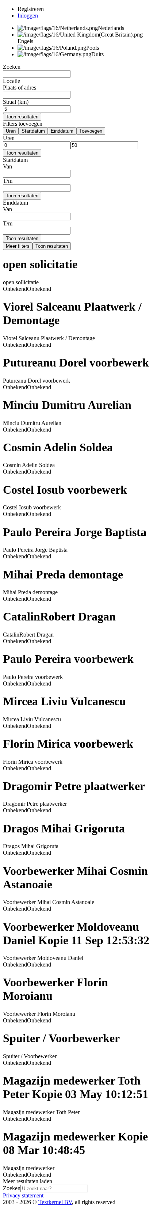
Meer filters (18, 246)
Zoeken (11, 1188)
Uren (11, 131)
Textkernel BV (55, 1202)
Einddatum (62, 131)
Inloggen (28, 15)
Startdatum (33, 131)
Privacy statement (23, 1195)
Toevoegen (90, 131)
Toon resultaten (22, 116)
